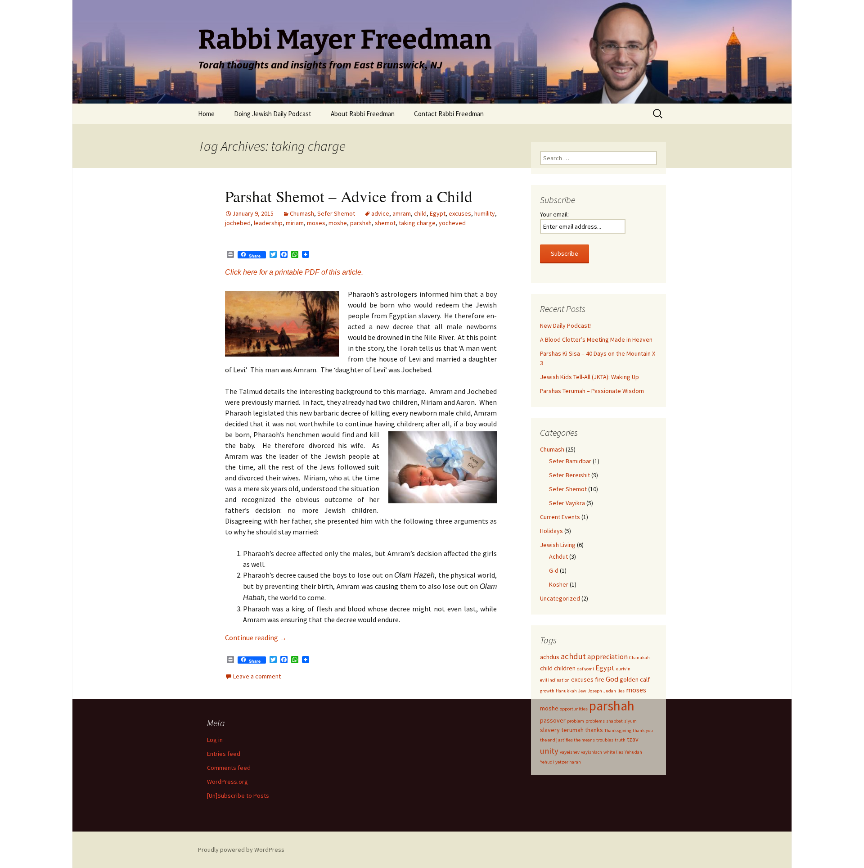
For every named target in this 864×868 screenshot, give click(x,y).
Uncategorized (560, 598)
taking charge (417, 223)
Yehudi (547, 762)
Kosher (558, 584)
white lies (613, 752)
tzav (633, 739)
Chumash (302, 213)
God (612, 679)
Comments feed (229, 768)
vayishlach (591, 752)
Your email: (554, 214)
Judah (609, 691)
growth (547, 691)
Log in (215, 740)
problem (575, 721)
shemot (385, 223)
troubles (604, 740)
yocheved (452, 223)
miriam (295, 223)
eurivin (623, 669)
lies (621, 691)
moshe (337, 223)
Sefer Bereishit (569, 475)
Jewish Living (558, 545)
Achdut (558, 556)
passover (553, 720)
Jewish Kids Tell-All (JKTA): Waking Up (589, 377)
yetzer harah (568, 762)
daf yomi (585, 669)
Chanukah (639, 657)
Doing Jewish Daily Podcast (272, 113)
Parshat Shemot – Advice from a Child (348, 196)
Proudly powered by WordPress (241, 849)
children (565, 668)
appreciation (607, 656)
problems (595, 721)
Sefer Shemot (336, 213)
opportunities (574, 709)
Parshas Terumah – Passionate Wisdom (592, 391)
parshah (361, 223)
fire (599, 679)
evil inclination (555, 680)
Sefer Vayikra (567, 503)
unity (549, 751)
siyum (630, 721)
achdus (549, 657)
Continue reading (256, 637)
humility (484, 213)
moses (316, 223)
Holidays (551, 531)
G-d (553, 570)
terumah (572, 730)
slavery (550, 730)
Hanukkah (566, 691)
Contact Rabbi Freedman (449, 113)
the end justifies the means (567, 740)
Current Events (560, 517)
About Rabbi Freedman (363, 113)
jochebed (238, 223)
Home (206, 113)
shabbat (614, 721)
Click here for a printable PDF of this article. (294, 272)
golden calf (635, 679)
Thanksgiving (617, 730)
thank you (643, 730)
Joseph (595, 691)
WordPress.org (227, 782)
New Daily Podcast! (565, 325)
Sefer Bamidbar (570, 461)
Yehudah (633, 752)
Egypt (438, 213)
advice (380, 213)
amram (401, 213)
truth (620, 740)
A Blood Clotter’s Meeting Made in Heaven (596, 339)
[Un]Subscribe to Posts (238, 795)
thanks (594, 730)
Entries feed (223, 754)
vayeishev (570, 752)
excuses (460, 213)
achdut (573, 656)
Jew (582, 691)
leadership (268, 223)
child (420, 213)
